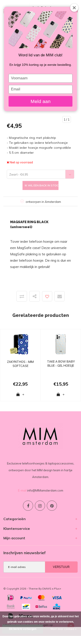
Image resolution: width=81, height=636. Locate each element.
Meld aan (41, 101)
